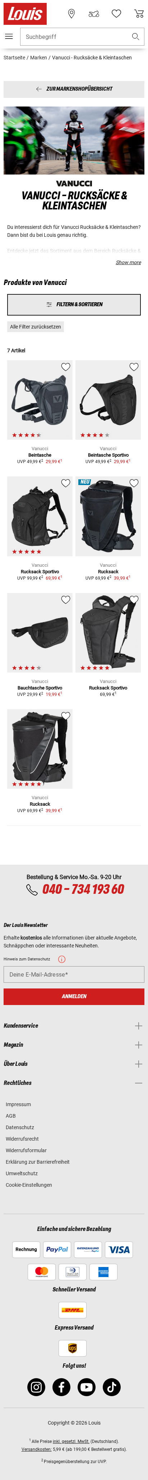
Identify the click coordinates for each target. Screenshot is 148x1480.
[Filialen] (71, 13)
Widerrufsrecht (22, 1139)
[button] (135, 36)
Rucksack (108, 571)
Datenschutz (20, 1127)
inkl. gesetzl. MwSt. (71, 1441)
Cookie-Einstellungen (29, 1185)
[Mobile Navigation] (9, 36)
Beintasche (39, 455)
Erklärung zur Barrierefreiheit (38, 1162)
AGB (11, 1116)
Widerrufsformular (26, 1150)
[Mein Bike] (93, 13)
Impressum (18, 1104)
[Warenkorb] (139, 13)
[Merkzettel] (116, 13)
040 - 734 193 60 (83, 890)
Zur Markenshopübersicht (79, 89)
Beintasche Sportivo (108, 455)
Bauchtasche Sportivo (40, 688)
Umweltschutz (22, 1173)
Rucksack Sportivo (40, 571)
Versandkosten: (37, 1449)
